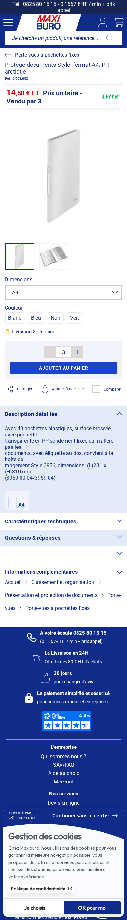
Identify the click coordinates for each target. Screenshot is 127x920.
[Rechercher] (110, 37)
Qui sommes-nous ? (63, 756)
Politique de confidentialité (38, 888)
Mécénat (64, 782)
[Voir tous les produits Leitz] (110, 96)
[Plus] (77, 352)
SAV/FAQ (63, 765)
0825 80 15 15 (39, 4)
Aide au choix (63, 773)
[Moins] (50, 352)
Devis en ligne (63, 803)
